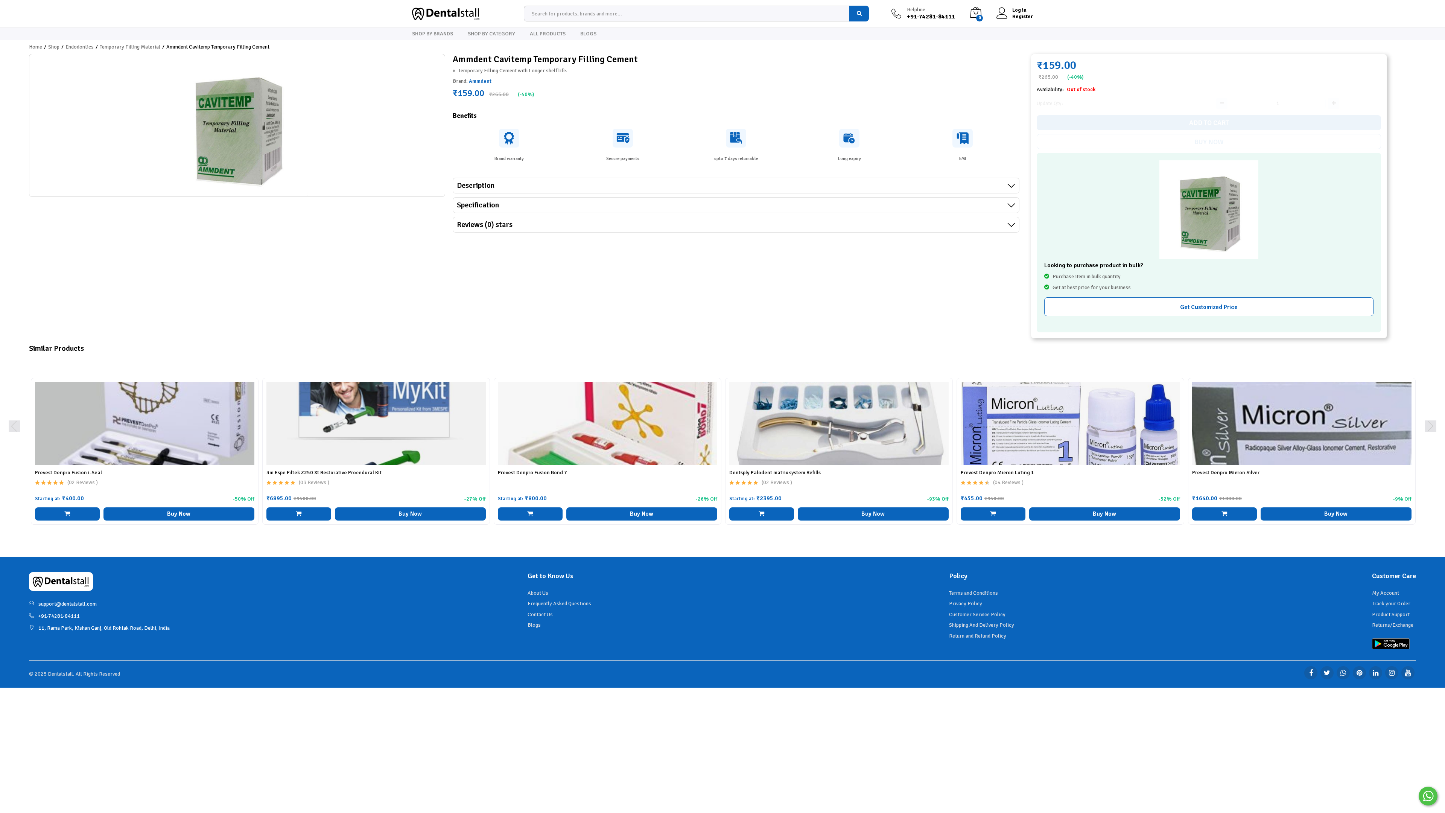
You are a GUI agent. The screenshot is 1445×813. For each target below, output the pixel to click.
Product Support (1391, 614)
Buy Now (1209, 142)
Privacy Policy (965, 603)
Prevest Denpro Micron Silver (1225, 472)
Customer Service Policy (977, 614)
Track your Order (1391, 603)
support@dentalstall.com (67, 604)
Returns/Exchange (1392, 625)
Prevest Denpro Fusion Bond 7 (532, 472)
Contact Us (540, 614)
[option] (144, 457)
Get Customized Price (1209, 307)
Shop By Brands (432, 34)
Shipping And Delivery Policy (981, 625)
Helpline (916, 10)
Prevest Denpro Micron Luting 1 (997, 472)
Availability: (1051, 89)
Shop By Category (491, 34)
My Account (1385, 593)
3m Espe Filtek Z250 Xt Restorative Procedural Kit (324, 472)
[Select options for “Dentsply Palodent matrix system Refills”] (761, 514)
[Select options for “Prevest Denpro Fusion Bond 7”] (530, 514)
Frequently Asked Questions (559, 603)
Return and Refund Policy (977, 636)
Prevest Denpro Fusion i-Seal (68, 472)
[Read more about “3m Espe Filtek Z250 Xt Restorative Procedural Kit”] (298, 514)
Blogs (588, 34)
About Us (538, 593)
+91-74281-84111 (59, 616)
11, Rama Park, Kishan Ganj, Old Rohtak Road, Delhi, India (104, 628)
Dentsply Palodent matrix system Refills (775, 472)
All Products (548, 34)
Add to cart (1209, 123)
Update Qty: (1050, 103)
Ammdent (480, 81)
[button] (1224, 514)
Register (1022, 17)
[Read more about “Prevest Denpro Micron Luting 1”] (993, 514)
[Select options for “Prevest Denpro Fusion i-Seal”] (67, 514)
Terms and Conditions (973, 593)
